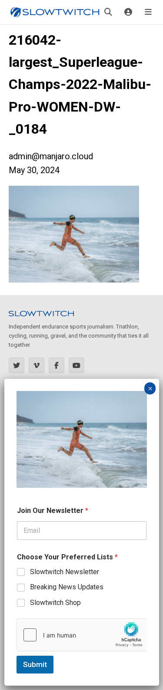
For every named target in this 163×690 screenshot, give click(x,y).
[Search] (108, 12)
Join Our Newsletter (52, 510)
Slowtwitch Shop (55, 602)
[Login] (128, 12)
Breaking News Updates (66, 587)
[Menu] (148, 12)
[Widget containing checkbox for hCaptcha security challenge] (82, 634)
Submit (35, 664)
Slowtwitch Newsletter (64, 572)
